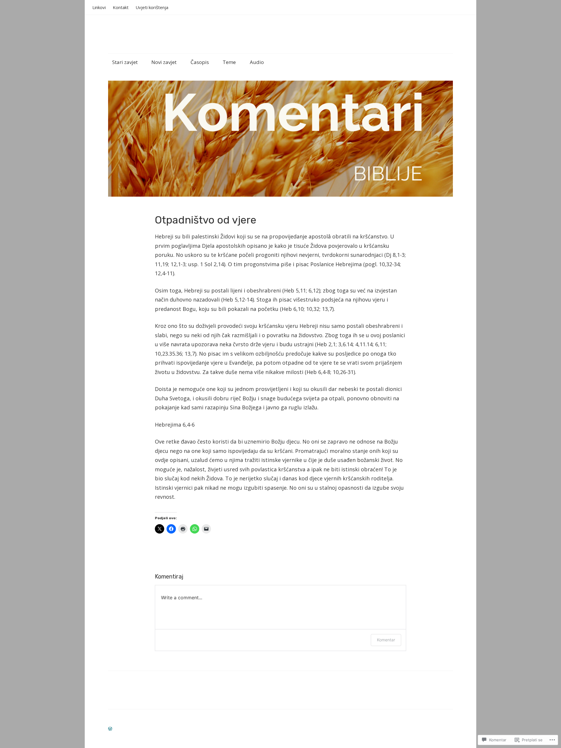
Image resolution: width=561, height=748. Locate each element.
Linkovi (99, 7)
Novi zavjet (163, 62)
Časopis (200, 62)
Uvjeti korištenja (152, 7)
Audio (257, 62)
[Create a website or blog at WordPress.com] (110, 728)
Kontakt (121, 7)
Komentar (386, 639)
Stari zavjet (125, 62)
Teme (229, 62)
